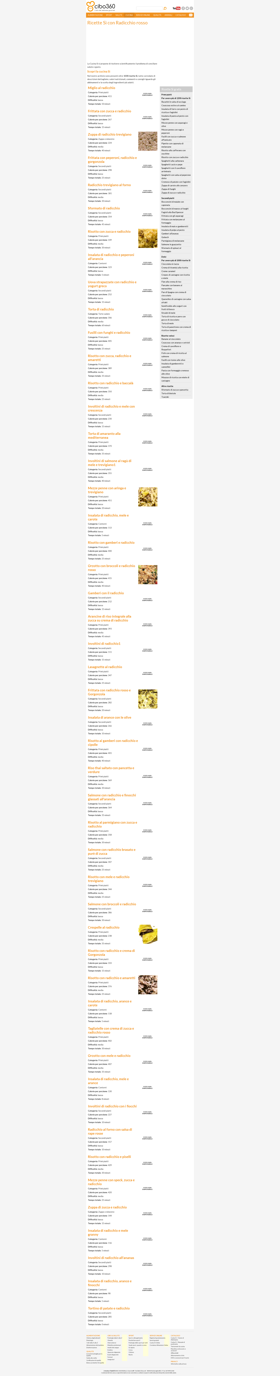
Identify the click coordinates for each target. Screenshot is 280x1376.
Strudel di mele (168, 313)
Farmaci (110, 1357)
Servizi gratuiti (154, 1340)
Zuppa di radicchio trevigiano (109, 134)
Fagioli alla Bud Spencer (172, 212)
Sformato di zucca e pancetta (174, 389)
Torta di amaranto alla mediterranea (104, 435)
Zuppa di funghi (168, 189)
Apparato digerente (114, 1352)
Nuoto (131, 1355)
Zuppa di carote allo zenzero (174, 185)
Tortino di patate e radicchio (109, 1308)
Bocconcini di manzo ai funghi (174, 208)
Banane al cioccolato (171, 339)
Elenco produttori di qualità (95, 1363)
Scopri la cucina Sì (98, 71)
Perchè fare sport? (134, 1340)
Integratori (111, 1359)
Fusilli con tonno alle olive (173, 360)
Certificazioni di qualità (93, 1360)
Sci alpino (132, 1347)
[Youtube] (176, 8)
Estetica (110, 1350)
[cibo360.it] (100, 11)
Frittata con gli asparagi (172, 216)
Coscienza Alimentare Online (159, 1345)
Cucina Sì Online (155, 1343)
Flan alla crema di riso (171, 281)
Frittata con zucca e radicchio (109, 111)
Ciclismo (131, 1352)
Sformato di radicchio (104, 208)
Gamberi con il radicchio (106, 593)
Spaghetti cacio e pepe (171, 164)
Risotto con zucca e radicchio (109, 231)
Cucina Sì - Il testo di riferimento (177, 1339)
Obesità (110, 1340)
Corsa (130, 1350)
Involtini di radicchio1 (104, 643)
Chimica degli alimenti (93, 1338)
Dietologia (89, 1340)
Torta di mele (167, 323)
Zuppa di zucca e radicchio (107, 1207)
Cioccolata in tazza (170, 264)
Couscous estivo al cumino (173, 105)
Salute (119, 15)
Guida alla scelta (91, 1358)
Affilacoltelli (174, 1353)
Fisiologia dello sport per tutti (138, 1343)
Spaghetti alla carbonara (172, 161)
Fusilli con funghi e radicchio (109, 332)
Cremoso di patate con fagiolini (175, 182)
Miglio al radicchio (101, 88)
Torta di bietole (168, 393)
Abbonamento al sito (177, 1355)
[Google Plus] (191, 8)
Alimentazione (95, 15)
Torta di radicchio (101, 309)
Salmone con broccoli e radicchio (112, 904)
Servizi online (143, 15)
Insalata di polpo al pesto (173, 230)
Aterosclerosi (112, 1343)
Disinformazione (91, 1347)
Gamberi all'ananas (170, 233)
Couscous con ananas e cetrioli (175, 342)
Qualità (157, 15)
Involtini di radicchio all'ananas (111, 1258)
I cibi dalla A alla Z (92, 1343)
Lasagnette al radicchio (105, 667)
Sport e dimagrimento (136, 1338)
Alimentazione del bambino (95, 1345)
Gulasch (165, 237)
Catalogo (181, 15)
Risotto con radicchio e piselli (109, 1157)
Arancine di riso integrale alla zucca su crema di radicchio (109, 618)
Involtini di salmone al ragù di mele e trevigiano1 (109, 463)
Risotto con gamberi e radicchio (111, 542)
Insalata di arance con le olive (109, 717)
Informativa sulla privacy (178, 1364)
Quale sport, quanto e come (137, 1345)
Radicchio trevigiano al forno (109, 185)
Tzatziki (165, 397)
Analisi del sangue (113, 1347)
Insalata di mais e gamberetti (174, 226)
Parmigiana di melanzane (172, 241)
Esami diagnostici (113, 1355)
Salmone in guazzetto (171, 244)
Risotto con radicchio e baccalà (110, 383)
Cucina (129, 15)
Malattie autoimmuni (114, 1345)
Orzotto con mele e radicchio (109, 1056)
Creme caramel (168, 271)
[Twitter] (187, 8)
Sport (109, 15)
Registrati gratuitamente (157, 1338)
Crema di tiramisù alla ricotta (174, 267)
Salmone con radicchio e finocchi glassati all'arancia (112, 797)
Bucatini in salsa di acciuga (173, 102)
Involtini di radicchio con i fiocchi (112, 1106)
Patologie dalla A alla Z (115, 1338)
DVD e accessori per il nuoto (180, 1358)
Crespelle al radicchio (103, 927)
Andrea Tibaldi (109, 1371)
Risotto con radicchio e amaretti (111, 978)
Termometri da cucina (178, 1346)
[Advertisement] (123, 42)
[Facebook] (183, 8)
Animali (168, 15)
